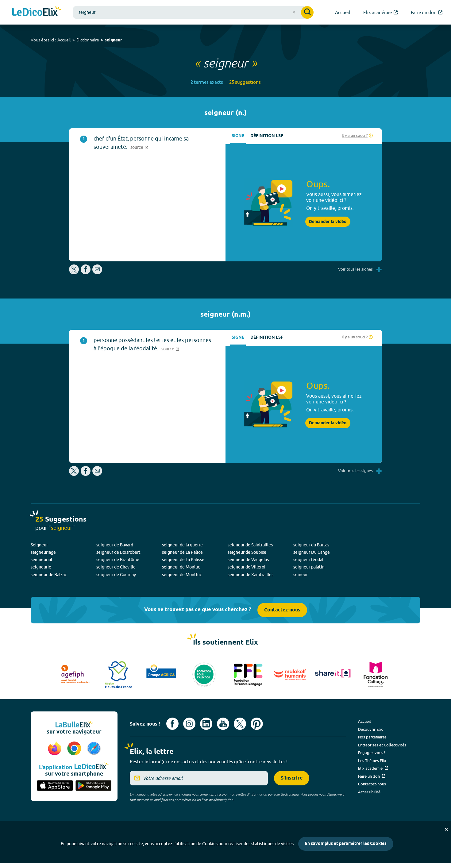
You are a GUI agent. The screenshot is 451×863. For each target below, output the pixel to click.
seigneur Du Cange (311, 552)
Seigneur (39, 544)
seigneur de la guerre (182, 544)
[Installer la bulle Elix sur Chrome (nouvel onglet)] (75, 749)
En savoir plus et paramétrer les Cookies (346, 844)
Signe (238, 136)
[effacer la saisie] (294, 12)
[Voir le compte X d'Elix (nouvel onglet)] (240, 724)
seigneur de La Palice (182, 552)
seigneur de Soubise (247, 552)
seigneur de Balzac (49, 574)
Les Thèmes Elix (372, 760)
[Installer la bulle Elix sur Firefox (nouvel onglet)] (55, 749)
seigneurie (41, 566)
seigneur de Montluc (182, 574)
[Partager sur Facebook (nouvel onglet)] (85, 272)
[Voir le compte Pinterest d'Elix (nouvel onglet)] (257, 724)
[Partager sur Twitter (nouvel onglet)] (74, 272)
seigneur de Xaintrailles (250, 574)
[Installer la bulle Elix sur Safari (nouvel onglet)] (94, 749)
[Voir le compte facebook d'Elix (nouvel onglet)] (172, 724)
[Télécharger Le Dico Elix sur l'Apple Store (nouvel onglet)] (55, 786)
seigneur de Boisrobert (118, 552)
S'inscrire (292, 778)
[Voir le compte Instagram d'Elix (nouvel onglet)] (189, 724)
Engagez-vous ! (371, 752)
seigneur (113, 40)
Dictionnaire (87, 39)
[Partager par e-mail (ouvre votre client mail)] (97, 272)
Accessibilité (369, 791)
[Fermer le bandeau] (446, 829)
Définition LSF (266, 136)
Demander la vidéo (328, 222)
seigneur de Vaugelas (248, 559)
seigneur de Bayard (114, 544)
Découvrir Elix (370, 729)
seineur (300, 574)
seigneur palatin (309, 566)
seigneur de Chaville (116, 566)
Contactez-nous (282, 610)
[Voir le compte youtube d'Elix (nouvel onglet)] (223, 724)
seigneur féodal (308, 559)
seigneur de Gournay (116, 574)
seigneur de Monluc (181, 566)
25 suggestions (245, 82)
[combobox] (193, 12)
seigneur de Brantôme (117, 559)
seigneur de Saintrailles (250, 544)
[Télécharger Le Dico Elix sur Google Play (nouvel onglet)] (93, 786)
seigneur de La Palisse (183, 559)
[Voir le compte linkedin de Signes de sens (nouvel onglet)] (206, 724)
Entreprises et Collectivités (382, 744)
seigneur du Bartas (311, 544)
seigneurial (41, 559)
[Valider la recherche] (307, 12)
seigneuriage (43, 552)
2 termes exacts (207, 82)
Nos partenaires (372, 736)
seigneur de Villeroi (246, 566)
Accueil (64, 39)
